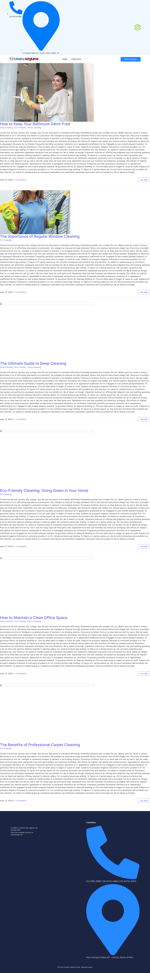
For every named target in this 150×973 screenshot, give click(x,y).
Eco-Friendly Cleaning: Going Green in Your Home (44, 490)
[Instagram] (138, 27)
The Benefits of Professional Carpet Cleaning (40, 744)
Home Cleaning (34, 127)
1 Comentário (20, 180)
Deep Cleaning (6, 127)
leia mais (144, 180)
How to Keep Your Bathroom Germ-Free (35, 124)
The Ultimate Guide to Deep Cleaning (33, 363)
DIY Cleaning (5, 240)
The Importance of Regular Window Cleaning (40, 236)
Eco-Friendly (20, 127)
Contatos (76, 59)
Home (64, 59)
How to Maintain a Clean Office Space (33, 617)
